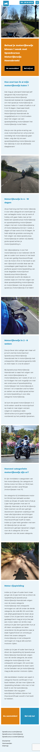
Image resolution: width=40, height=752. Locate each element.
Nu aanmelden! (10, 716)
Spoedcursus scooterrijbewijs (13, 736)
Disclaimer (6, 741)
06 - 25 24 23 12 (27, 2)
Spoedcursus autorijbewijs (12, 732)
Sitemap (5, 746)
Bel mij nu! (30, 716)
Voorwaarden (7, 743)
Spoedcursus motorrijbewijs (12, 734)
